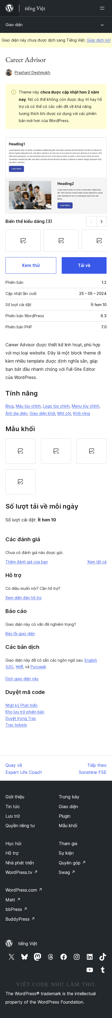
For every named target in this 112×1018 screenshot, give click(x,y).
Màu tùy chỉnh (28, 406)
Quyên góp (72, 863)
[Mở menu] (103, 8)
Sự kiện (66, 853)
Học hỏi (13, 843)
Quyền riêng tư (20, 825)
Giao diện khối (42, 413)
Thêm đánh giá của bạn (26, 561)
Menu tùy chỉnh (85, 406)
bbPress (16, 909)
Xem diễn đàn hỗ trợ (23, 597)
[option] (20, 451)
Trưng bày (69, 796)
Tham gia (68, 843)
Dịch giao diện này (22, 678)
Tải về (84, 265)
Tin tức (12, 806)
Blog (9, 406)
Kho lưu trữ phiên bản (24, 711)
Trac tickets (16, 725)
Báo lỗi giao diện (20, 633)
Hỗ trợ (11, 853)
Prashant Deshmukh (32, 72)
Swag (67, 872)
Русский (38, 666)
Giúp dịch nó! (99, 40)
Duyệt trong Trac (20, 718)
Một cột (64, 413)
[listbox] (56, 466)
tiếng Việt (27, 943)
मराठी (19, 666)
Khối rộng (81, 413)
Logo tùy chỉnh (56, 406)
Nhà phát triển (19, 863)
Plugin (64, 816)
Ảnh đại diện (16, 413)
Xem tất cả (97, 561)
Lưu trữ (12, 816)
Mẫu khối (68, 825)
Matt (13, 899)
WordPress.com (23, 890)
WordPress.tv (21, 872)
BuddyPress (20, 919)
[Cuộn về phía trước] (102, 221)
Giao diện (14, 24)
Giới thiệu (14, 796)
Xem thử (31, 265)
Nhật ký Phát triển (21, 705)
